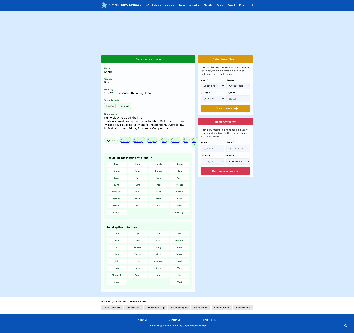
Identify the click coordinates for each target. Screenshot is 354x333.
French (231, 5)
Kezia (137, 198)
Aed (179, 261)
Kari (159, 184)
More (242, 5)
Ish (179, 275)
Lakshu (158, 254)
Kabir (137, 191)
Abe (138, 268)
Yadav (137, 254)
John (158, 275)
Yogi (179, 282)
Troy (179, 268)
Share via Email (133, 307)
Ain (179, 233)
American (170, 5)
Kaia (179, 171)
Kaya (116, 164)
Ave (117, 233)
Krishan (179, 184)
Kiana (137, 164)
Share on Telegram (179, 307)
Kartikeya (179, 212)
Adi (116, 261)
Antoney (158, 261)
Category (205, 92)
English (220, 5)
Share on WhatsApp (155, 307)
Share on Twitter (243, 307)
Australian (194, 5)
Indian (155, 5)
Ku (158, 205)
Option (204, 79)
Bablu (180, 247)
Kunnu (158, 171)
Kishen (116, 212)
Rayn (137, 275)
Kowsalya (117, 191)
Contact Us (174, 319)
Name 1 (204, 142)
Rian (137, 261)
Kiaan (159, 198)
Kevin (179, 177)
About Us (142, 319)
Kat (137, 177)
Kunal (138, 171)
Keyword (230, 92)
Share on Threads (222, 307)
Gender (230, 79)
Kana (158, 191)
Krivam (116, 205)
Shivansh (117, 275)
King (116, 177)
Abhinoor (179, 240)
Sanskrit (124, 106)
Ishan (116, 268)
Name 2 (230, 142)
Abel (137, 233)
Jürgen (158, 268)
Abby (158, 247)
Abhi (158, 240)
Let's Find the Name (224, 108)
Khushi (158, 164)
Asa (138, 240)
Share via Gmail (201, 307)
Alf (158, 233)
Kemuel (117, 198)
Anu (116, 240)
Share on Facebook (111, 307)
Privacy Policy (209, 319)
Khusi (179, 205)
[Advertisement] (177, 33)
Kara (137, 184)
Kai (137, 205)
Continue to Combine (224, 170)
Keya (179, 198)
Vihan (179, 254)
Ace (117, 254)
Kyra (116, 184)
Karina (179, 191)
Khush (116, 171)
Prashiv (137, 247)
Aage (116, 282)
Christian (208, 5)
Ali (116, 247)
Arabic (182, 5)
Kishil (158, 177)
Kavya (179, 164)
